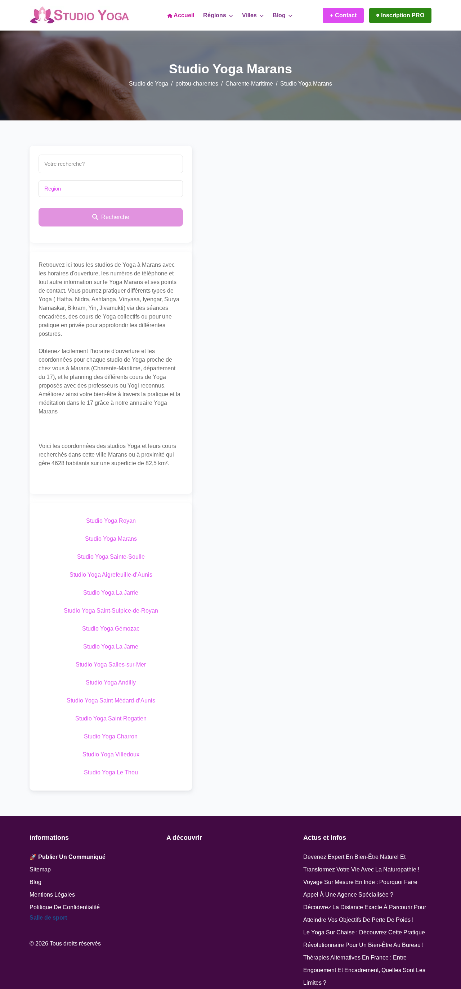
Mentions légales (52, 895)
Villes (250, 15)
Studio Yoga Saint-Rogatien (111, 718)
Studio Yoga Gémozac (110, 629)
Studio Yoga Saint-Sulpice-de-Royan (111, 611)
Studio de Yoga (148, 84)
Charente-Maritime (249, 84)
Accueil (183, 15)
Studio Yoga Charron (111, 736)
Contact (346, 15)
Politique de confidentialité (65, 907)
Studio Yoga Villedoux (110, 754)
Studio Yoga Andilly (111, 682)
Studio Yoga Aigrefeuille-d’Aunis (111, 575)
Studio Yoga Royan (111, 521)
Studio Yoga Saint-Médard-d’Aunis (111, 700)
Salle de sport (48, 918)
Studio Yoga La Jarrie (110, 593)
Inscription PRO (402, 15)
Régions (215, 15)
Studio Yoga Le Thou (111, 772)
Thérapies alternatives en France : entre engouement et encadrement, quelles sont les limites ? (364, 970)
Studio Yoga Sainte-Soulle (111, 557)
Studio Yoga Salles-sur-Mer (111, 664)
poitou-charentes (196, 84)
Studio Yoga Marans (111, 539)
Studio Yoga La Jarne (110, 647)
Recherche (114, 217)
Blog (280, 15)
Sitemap (40, 869)
